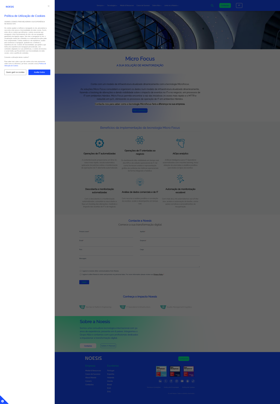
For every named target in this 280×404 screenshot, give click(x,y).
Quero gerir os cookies (15, 72)
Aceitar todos (39, 72)
